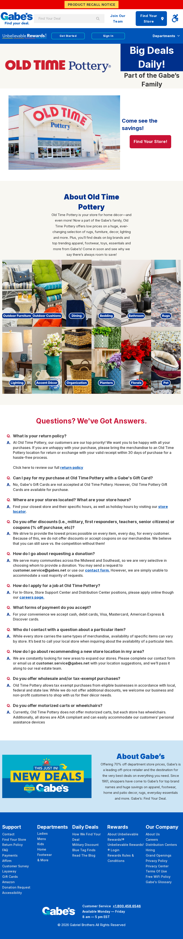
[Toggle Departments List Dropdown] (178, 36)
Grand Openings (158, 855)
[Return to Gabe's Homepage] (17, 18)
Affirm (6, 861)
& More (42, 860)
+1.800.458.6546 (127, 906)
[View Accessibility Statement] (175, 18)
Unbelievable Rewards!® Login (126, 847)
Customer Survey (15, 866)
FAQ (5, 850)
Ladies (42, 833)
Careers (152, 839)
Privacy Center (157, 866)
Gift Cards (10, 876)
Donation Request (16, 887)
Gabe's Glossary (159, 882)
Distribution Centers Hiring (161, 847)
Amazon (8, 882)
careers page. (31, 597)
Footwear (44, 855)
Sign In (108, 36)
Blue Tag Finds (84, 850)
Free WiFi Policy (158, 876)
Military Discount (85, 845)
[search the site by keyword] (97, 18)
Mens (41, 839)
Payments (10, 855)
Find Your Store (148, 19)
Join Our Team (117, 19)
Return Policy (12, 845)
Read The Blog (83, 855)
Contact (8, 834)
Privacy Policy (156, 861)
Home (41, 849)
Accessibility (12, 893)
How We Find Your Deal (86, 836)
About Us (153, 834)
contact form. (97, 570)
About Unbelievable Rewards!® (123, 836)
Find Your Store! (150, 141)
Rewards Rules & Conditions (121, 858)
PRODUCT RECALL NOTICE (91, 4)
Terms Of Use (156, 871)
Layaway (9, 871)
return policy (71, 467)
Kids (40, 844)
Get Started (68, 36)
